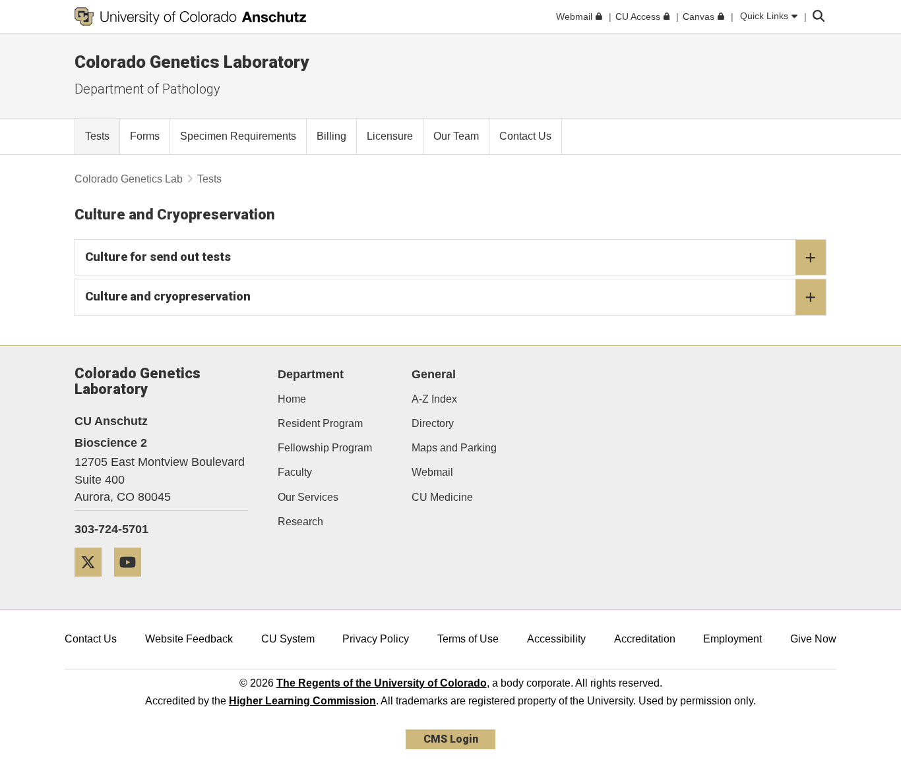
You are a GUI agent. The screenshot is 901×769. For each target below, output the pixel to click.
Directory (433, 423)
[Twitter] (93, 581)
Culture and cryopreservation (168, 296)
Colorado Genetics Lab (129, 179)
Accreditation (644, 638)
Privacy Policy (375, 638)
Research (300, 521)
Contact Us (91, 638)
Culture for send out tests (158, 257)
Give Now (813, 638)
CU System (288, 638)
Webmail (432, 472)
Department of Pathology (147, 89)
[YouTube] (132, 581)
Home (292, 399)
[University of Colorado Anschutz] (191, 16)
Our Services (308, 497)
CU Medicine (442, 497)
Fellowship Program (325, 447)
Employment (732, 638)
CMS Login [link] (450, 739)
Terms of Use (468, 638)
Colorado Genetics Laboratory (192, 62)
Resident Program (320, 423)
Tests (209, 179)
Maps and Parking (454, 447)
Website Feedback (189, 638)
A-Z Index (434, 399)
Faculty (295, 472)
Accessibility (556, 638)
